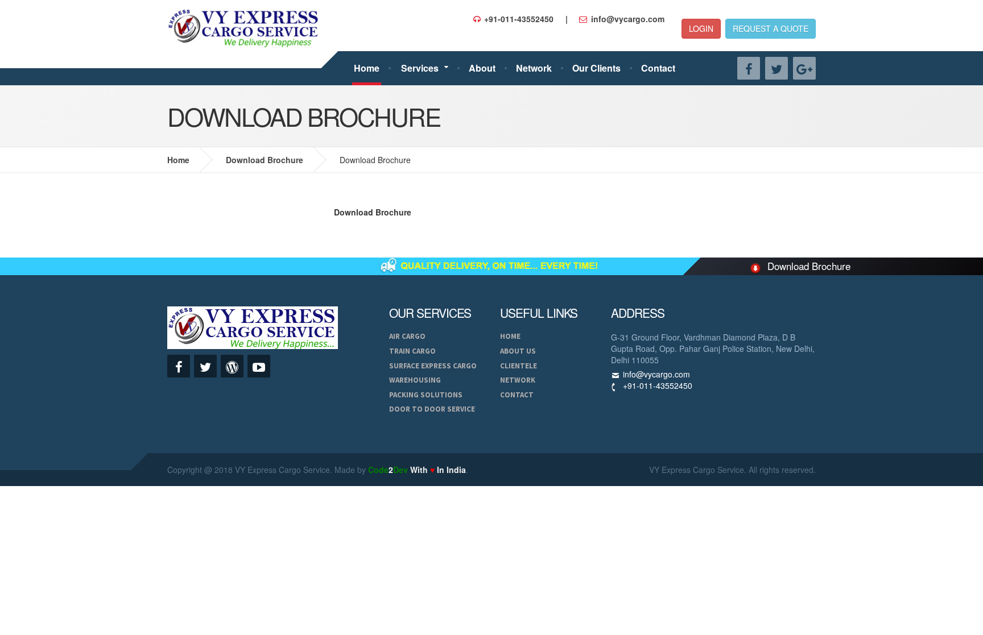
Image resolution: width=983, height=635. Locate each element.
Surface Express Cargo (433, 366)
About (482, 67)
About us (518, 351)
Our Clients (596, 67)
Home (366, 67)
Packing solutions (425, 395)
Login (701, 28)
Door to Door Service (432, 409)
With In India (417, 469)
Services (420, 67)
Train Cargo (412, 351)
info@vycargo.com (656, 374)
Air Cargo (407, 336)
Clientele (518, 366)
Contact (658, 67)
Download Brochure (264, 159)
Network (534, 67)
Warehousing (415, 380)
